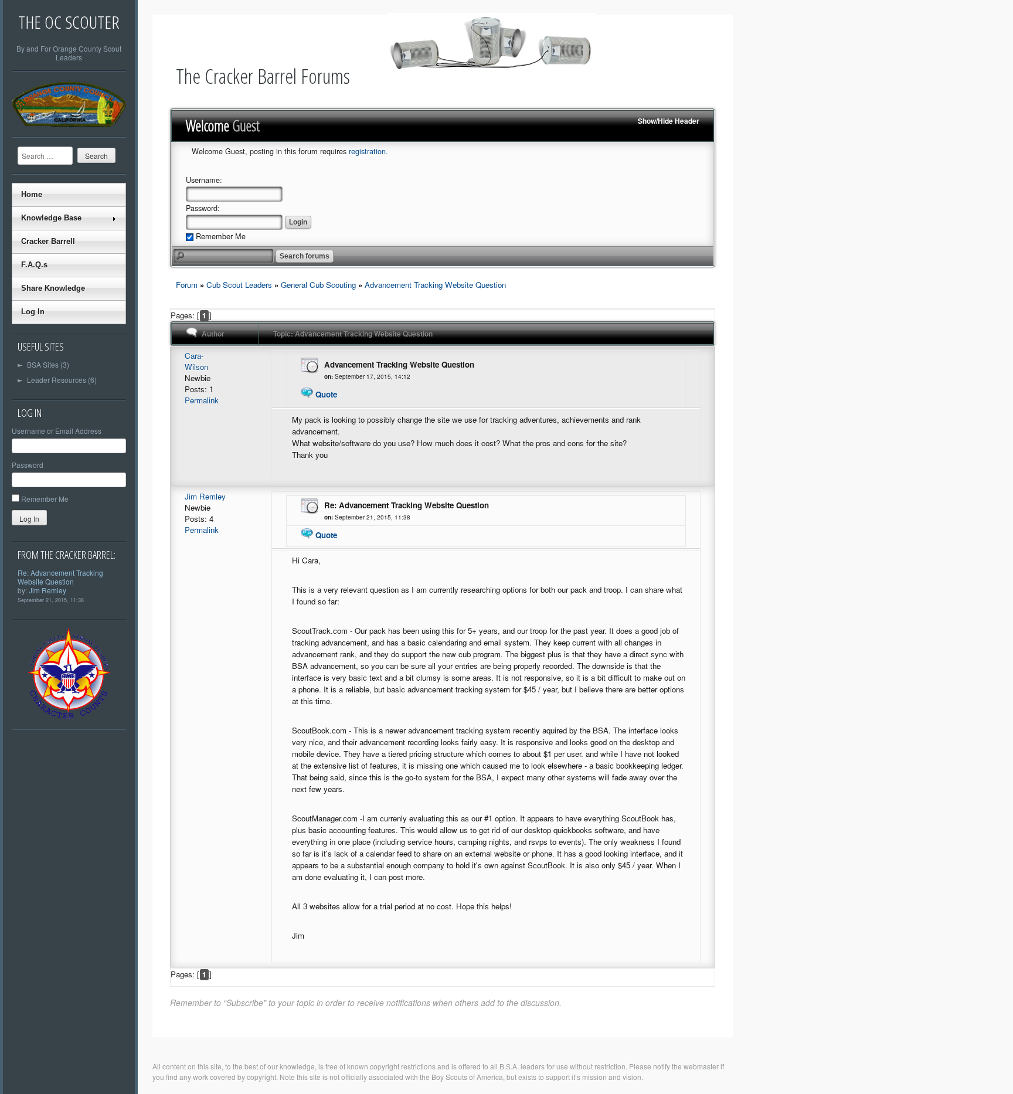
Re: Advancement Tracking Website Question (60, 577)
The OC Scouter (69, 22)
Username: (204, 180)
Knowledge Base (51, 217)
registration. (368, 151)
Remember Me (45, 499)
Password (27, 464)
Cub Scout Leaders (239, 284)
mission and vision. (612, 1077)
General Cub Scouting (318, 284)
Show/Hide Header (668, 120)
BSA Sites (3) (43, 364)
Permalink (202, 400)
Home (31, 194)
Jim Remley (47, 590)
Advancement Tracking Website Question (435, 284)
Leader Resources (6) (57, 380)
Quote (326, 394)
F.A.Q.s (34, 264)
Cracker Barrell (48, 241)
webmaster (701, 1066)
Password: (203, 208)
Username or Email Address (56, 430)
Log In (33, 311)
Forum (187, 284)
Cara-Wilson (196, 361)
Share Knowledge (53, 288)
